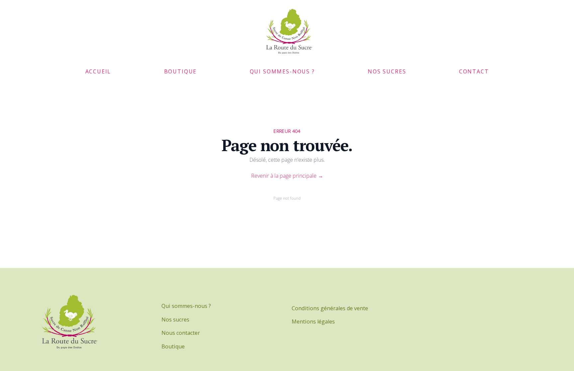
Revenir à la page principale (287, 175)
